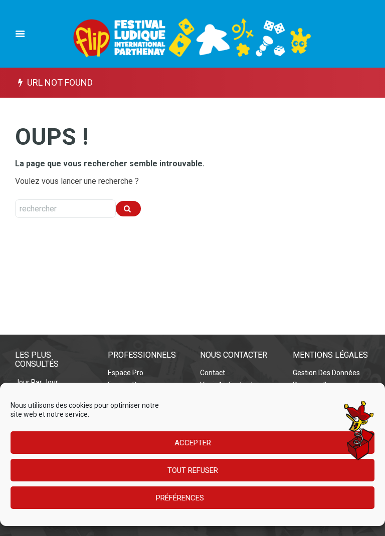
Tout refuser (192, 470)
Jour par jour (36, 382)
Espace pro (125, 373)
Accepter (192, 442)
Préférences (180, 497)
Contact (212, 373)
